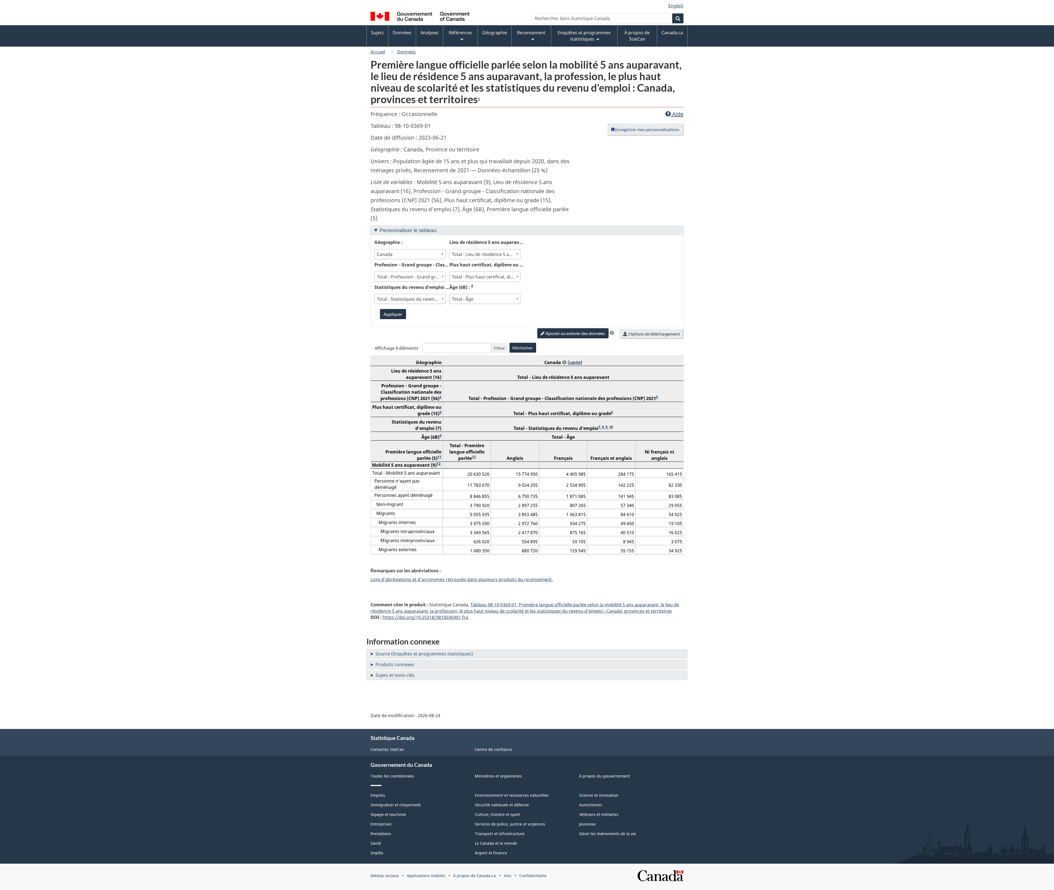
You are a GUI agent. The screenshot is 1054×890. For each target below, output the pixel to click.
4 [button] (472, 285)
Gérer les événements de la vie (607, 833)
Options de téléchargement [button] (653, 333)
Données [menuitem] (402, 33)
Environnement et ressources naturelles (512, 795)
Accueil (378, 52)
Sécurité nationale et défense (502, 804)
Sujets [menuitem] (377, 33)
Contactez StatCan (387, 749)
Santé (376, 843)
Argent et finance (491, 852)
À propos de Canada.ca (474, 875)
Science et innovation (598, 795)
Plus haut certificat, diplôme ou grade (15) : (486, 264)
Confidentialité (532, 875)
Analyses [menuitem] (430, 33)
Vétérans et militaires (598, 814)
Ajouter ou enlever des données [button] (575, 333)
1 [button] (479, 99)
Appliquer (392, 314)
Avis (507, 875)
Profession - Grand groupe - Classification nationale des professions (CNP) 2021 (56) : (411, 264)
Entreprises (381, 824)
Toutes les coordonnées (392, 776)
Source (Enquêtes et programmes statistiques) (424, 654)
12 (439, 463)
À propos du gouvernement (604, 776)
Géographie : (388, 242)
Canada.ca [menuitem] (672, 33)
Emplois (378, 795)
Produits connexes (394, 664)
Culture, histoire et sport (497, 814)
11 (439, 456)
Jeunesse (587, 824)
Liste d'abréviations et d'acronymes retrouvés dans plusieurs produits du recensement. (462, 579)
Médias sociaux (385, 875)
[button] (612, 333)
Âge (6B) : (461, 287)
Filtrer (499, 348)
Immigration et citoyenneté (396, 804)
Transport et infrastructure (500, 833)
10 (611, 426)
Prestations (381, 833)
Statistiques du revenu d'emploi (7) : (411, 287)
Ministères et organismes (498, 776)
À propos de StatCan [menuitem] (637, 36)
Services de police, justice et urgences (510, 824)
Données (406, 52)
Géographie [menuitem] (494, 33)
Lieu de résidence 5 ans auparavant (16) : (486, 242)
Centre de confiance (493, 749)
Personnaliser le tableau (408, 230)
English (675, 6)
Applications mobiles (426, 875)
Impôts (377, 852)
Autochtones (590, 804)
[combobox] (410, 254)
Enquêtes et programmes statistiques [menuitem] (584, 36)
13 (474, 456)
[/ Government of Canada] (420, 17)
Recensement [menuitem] (531, 33)
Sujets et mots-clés (394, 675)
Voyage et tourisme (388, 814)
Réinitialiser (522, 347)
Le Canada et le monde (496, 843)
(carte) (575, 362)
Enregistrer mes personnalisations (646, 129)
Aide (677, 114)
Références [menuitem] (460, 33)
